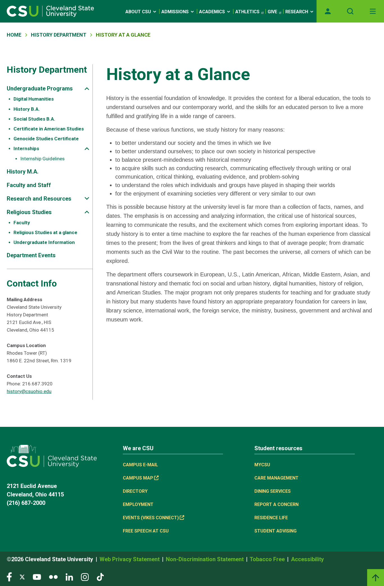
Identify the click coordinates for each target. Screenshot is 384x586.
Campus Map (138, 478)
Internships (26, 148)
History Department (58, 35)
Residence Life (271, 517)
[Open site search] (350, 11)
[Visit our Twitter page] (22, 576)
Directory (135, 491)
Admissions (175, 11)
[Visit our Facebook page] (9, 576)
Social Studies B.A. (34, 119)
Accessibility (307, 559)
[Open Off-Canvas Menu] (373, 11)
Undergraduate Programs (40, 88)
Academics (212, 11)
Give (272, 11)
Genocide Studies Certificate (46, 138)
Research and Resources (39, 198)
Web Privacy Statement (130, 559)
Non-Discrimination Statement (205, 559)
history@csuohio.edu (29, 391)
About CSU (138, 11)
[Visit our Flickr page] (53, 576)
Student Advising (275, 531)
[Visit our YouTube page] (37, 576)
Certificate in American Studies (48, 129)
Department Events (31, 255)
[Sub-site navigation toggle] (86, 88)
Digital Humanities (33, 99)
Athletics (247, 11)
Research (296, 11)
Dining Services (272, 491)
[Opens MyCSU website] (328, 11)
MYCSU (262, 464)
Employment (138, 504)
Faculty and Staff (29, 185)
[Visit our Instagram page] (85, 576)
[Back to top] (375, 577)
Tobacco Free (268, 559)
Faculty (21, 222)
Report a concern (276, 504)
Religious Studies (29, 212)
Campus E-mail (140, 464)
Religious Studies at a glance (45, 232)
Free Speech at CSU (146, 531)
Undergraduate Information (44, 242)
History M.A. (23, 171)
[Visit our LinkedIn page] (69, 576)
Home (14, 35)
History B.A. (26, 109)
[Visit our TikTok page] (100, 576)
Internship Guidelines (42, 158)
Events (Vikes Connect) (151, 517)
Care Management (276, 478)
